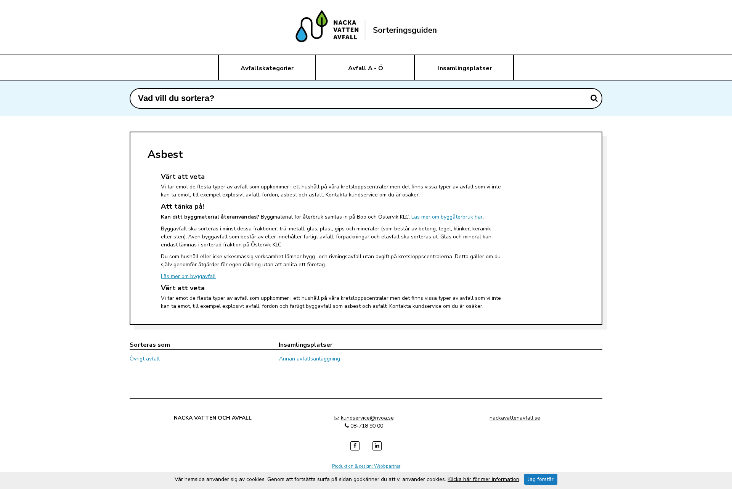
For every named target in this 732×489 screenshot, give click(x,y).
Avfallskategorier (267, 68)
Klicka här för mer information (483, 479)
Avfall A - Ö (365, 68)
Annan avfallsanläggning (309, 358)
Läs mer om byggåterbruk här (447, 216)
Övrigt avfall (145, 358)
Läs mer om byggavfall (188, 276)
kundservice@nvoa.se (367, 417)
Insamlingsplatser (465, 68)
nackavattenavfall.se (515, 417)
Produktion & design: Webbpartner (366, 466)
